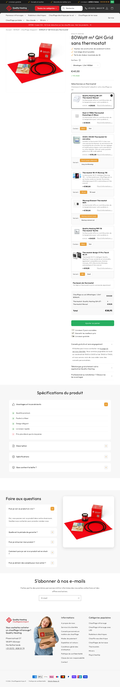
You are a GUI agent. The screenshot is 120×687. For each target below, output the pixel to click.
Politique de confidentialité (72, 654)
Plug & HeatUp (94, 655)
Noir (90, 128)
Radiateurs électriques (98, 634)
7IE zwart (92, 192)
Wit (82, 274)
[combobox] (74, 8)
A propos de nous (68, 623)
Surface (74, 60)
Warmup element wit (87, 220)
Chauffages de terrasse (98, 643)
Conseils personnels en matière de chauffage (70, 632)
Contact (64, 662)
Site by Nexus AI (53, 681)
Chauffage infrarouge (98, 623)
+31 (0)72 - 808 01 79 (15, 648)
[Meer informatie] (80, 60)
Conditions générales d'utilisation (69, 648)
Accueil (9, 30)
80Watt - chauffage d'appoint (25, 30)
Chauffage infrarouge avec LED (100, 628)
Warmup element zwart (88, 216)
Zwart (89, 274)
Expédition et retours (69, 643)
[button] (112, 8)
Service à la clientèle (69, 627)
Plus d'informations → (104, 105)
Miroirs (91, 651)
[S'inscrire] (78, 598)
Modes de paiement (69, 638)
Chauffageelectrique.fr (18, 681)
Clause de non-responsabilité (72, 658)
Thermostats (94, 647)
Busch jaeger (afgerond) (89, 160)
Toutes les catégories (46, 8)
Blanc (83, 128)
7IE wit (83, 192)
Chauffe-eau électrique (98, 638)
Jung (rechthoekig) (87, 164)
